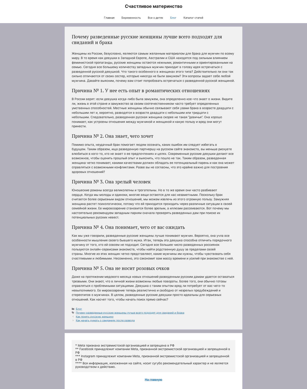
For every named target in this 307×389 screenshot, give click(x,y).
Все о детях (155, 17)
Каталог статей (193, 17)
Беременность (131, 17)
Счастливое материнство (153, 6)
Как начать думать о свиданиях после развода (105, 320)
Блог (173, 17)
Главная (109, 17)
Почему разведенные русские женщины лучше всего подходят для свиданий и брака (130, 312)
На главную (153, 379)
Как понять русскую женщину (95, 316)
